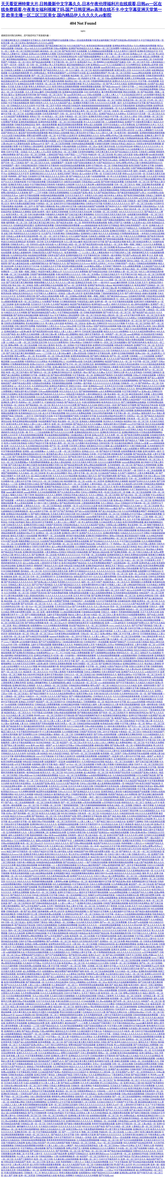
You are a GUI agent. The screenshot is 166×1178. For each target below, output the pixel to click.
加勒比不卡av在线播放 (54, 549)
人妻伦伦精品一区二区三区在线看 (105, 484)
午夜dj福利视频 (69, 146)
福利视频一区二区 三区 (16, 223)
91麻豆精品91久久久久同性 (125, 198)
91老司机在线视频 (138, 350)
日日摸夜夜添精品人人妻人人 (45, 628)
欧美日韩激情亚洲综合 (108, 506)
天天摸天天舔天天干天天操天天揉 (96, 500)
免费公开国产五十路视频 (119, 223)
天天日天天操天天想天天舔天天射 (110, 214)
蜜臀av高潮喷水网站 (107, 141)
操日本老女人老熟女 (32, 97)
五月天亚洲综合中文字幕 (134, 103)
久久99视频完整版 (70, 732)
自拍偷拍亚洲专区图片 (23, 225)
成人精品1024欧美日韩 (41, 476)
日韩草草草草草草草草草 (110, 400)
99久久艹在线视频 (61, 76)
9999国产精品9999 (46, 500)
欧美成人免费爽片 (64, 108)
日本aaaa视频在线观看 (48, 391)
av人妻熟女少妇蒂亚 (148, 291)
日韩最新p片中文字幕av (131, 514)
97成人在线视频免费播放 (100, 593)
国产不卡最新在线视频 (53, 81)
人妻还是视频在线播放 (108, 190)
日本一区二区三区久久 (124, 184)
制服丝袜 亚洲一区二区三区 (16, 576)
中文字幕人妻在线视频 (135, 587)
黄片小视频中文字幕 (129, 688)
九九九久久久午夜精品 (31, 677)
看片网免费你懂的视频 (111, 92)
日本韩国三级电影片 (152, 372)
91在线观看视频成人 (106, 748)
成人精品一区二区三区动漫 (72, 340)
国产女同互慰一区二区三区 (33, 604)
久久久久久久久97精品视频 (65, 476)
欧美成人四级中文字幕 (76, 639)
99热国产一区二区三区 (115, 334)
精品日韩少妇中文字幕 (93, 242)
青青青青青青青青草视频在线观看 (83, 127)
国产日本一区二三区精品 (12, 163)
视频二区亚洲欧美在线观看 (148, 184)
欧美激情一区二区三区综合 (78, 179)
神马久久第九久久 (22, 555)
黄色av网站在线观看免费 (95, 465)
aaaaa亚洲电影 (133, 334)
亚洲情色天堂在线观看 (103, 345)
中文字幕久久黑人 (89, 114)
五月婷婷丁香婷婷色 (100, 59)
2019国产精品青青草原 (37, 620)
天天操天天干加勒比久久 (126, 228)
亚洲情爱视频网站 (52, 146)
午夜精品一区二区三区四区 (74, 427)
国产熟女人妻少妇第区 (14, 745)
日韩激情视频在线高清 (101, 81)
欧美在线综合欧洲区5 (55, 78)
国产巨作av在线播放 (149, 568)
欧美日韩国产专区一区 (65, 770)
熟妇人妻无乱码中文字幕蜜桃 (39, 522)
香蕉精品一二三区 (48, 449)
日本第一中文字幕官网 (100, 454)
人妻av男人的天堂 (74, 293)
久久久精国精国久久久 (153, 734)
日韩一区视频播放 (21, 645)
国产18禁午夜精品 (133, 293)
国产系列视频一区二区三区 (60, 544)
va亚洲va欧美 (25, 331)
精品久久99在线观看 (100, 209)
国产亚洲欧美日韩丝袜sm (23, 653)
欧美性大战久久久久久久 (99, 427)
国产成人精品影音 (27, 258)
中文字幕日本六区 (128, 274)
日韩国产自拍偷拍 (151, 239)
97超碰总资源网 (102, 144)
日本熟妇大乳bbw (83, 171)
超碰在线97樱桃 (102, 745)
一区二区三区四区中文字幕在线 (59, 715)
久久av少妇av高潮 (68, 326)
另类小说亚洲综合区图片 (123, 527)
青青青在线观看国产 (56, 73)
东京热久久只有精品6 (113, 421)
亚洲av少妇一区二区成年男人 (148, 353)
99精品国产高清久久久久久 (54, 457)
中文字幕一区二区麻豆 (96, 666)
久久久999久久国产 (13, 699)
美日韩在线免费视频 (108, 157)
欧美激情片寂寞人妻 (10, 449)
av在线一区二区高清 (150, 367)
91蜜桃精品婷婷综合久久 (150, 163)
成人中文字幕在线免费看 (53, 413)
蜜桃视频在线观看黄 (86, 655)
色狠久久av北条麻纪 (46, 688)
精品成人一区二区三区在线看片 (140, 609)
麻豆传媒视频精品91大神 (78, 65)
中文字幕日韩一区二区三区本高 (147, 674)
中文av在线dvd (157, 495)
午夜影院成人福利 (85, 301)
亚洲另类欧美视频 (91, 293)
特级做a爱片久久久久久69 (151, 688)
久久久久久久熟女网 (84, 184)
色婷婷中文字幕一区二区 (92, 78)
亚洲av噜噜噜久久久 (84, 680)
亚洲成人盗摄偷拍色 (21, 252)
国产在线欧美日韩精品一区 (22, 329)
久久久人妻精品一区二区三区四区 (104, 495)
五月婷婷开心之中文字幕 (69, 707)
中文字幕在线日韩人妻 (39, 710)
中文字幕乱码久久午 (21, 67)
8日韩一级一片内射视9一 (64, 655)
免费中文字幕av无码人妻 (69, 419)
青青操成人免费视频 (107, 378)
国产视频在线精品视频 (50, 484)
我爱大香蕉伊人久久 (39, 103)
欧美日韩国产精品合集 (84, 544)
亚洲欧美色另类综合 (128, 160)
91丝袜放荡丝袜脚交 (63, 310)
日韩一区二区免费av (39, 65)
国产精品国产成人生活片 (143, 312)
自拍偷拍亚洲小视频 (43, 400)
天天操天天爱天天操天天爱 (62, 514)
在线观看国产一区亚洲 (61, 163)
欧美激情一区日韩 (89, 190)
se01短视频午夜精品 (152, 95)
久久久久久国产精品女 (57, 696)
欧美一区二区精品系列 (140, 337)
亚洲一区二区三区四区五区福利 (24, 51)
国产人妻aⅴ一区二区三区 (64, 389)
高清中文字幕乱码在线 (20, 378)
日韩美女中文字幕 (94, 203)
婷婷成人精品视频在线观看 (148, 620)
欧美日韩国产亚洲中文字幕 (141, 165)
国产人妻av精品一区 (155, 604)
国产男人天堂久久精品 (116, 84)
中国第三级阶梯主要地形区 (75, 299)
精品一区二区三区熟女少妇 (111, 587)
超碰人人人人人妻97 (43, 389)
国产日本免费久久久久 (82, 606)
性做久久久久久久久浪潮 (152, 386)
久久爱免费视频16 (22, 547)
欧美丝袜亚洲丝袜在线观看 (99, 46)
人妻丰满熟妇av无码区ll (55, 552)
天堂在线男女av (90, 130)
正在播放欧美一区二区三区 (116, 397)
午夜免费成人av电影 (72, 410)
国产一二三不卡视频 (38, 193)
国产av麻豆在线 (73, 650)
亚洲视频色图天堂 (55, 729)
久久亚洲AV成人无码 (141, 223)
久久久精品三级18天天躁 (53, 639)
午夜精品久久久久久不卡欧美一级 (135, 48)
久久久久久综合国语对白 (79, 321)
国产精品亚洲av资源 (30, 337)
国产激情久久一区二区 (40, 372)
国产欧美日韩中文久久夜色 (80, 457)
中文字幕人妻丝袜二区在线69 (75, 691)
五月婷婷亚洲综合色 (67, 56)
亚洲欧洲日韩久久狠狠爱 (116, 481)
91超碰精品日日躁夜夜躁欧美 (15, 511)
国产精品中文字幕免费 (109, 451)
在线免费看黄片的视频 (130, 751)
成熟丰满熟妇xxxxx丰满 (41, 601)
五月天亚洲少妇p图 (136, 176)
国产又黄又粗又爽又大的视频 (119, 410)
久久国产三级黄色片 (127, 473)
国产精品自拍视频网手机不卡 (88, 715)
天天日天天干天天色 (123, 647)
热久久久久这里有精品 (119, 179)
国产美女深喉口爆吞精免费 (75, 198)
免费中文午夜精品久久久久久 (82, 571)
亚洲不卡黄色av (26, 389)
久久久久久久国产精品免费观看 (25, 470)
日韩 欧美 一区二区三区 (137, 419)
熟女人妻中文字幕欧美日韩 (74, 468)
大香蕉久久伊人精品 (94, 195)
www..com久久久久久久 (120, 625)
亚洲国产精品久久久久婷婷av (112, 114)
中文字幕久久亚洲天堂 (67, 135)
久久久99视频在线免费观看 (55, 625)
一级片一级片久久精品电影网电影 (61, 498)
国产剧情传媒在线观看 (113, 239)
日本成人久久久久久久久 (130, 737)
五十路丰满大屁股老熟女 (45, 707)
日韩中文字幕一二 (130, 86)
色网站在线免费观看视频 (131, 190)
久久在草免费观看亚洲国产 (134, 511)
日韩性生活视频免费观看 (12, 220)
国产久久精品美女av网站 (68, 492)
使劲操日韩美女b (57, 239)
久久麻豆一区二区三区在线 (122, 639)
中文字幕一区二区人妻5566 (116, 54)
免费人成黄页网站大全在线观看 (48, 285)
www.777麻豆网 (11, 642)
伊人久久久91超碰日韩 (131, 56)
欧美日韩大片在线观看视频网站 (123, 380)
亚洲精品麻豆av (11, 331)
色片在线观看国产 (152, 429)
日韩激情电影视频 (73, 288)
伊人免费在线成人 (38, 73)
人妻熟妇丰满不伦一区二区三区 (125, 729)
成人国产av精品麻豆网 (87, 574)
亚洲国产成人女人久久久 (94, 410)
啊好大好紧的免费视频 (91, 239)
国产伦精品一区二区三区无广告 (51, 95)
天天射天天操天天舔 (134, 438)
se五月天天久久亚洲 (148, 198)
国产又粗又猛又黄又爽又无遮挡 (22, 465)
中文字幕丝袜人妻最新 (108, 367)
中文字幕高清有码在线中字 (28, 732)
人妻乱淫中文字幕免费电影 (24, 340)
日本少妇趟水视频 (36, 214)
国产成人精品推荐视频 (103, 228)
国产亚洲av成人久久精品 (45, 582)
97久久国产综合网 (9, 541)
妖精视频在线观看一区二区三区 (18, 587)
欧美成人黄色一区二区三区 (84, 111)
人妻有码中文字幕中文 (50, 563)
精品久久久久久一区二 (26, 127)
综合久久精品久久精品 (144, 650)
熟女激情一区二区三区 (117, 394)
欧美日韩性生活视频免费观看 (65, 86)
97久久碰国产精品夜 (78, 236)
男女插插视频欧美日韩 (125, 459)
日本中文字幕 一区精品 (16, 152)
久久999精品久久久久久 (112, 310)
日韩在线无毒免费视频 (152, 707)
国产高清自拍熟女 (9, 487)
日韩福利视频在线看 (19, 647)
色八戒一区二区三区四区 (119, 73)
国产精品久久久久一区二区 (18, 239)
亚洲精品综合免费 (26, 84)
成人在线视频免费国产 (96, 73)
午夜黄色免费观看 (75, 672)
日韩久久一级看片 (106, 459)
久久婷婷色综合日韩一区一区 (97, 168)
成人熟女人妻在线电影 (60, 462)
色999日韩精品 (88, 650)
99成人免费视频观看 (89, 429)
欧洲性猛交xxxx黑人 (101, 304)
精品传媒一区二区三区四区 (109, 100)
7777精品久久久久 (58, 59)
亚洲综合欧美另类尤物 (25, 95)
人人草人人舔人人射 (122, 631)
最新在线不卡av (46, 315)
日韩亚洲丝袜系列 (29, 165)
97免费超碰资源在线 (134, 138)
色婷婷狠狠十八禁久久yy (47, 326)
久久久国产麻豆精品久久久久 (67, 585)
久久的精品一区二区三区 (74, 329)
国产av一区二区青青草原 (75, 285)
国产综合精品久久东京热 (126, 152)
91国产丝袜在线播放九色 (84, 163)
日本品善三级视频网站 (93, 361)
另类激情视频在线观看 (61, 383)
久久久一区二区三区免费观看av (61, 604)
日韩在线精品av (149, 206)
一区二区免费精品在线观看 (51, 209)
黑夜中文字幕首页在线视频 (22, 397)
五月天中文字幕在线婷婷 (123, 105)
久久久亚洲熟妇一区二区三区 (25, 468)
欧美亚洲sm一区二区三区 (35, 609)
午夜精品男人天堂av (104, 645)
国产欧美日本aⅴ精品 (108, 160)
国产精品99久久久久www (78, 263)
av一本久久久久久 (22, 386)
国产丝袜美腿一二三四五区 (103, 291)
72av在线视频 (10, 704)
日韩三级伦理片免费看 (24, 326)
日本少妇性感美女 (92, 92)
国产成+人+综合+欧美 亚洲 (102, 568)
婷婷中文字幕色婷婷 (137, 538)
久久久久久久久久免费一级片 (108, 103)
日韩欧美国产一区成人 (46, 138)
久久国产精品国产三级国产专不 (49, 587)
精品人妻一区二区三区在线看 (75, 568)
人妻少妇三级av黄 (108, 288)
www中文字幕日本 (68, 397)
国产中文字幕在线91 (125, 683)
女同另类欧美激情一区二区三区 (89, 261)
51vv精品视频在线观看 (70, 612)
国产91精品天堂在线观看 (37, 636)
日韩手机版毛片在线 (43, 416)
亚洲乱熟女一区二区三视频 (64, 152)
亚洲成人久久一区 (90, 451)
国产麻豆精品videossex (117, 296)
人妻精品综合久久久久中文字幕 (102, 530)
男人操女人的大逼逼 (123, 154)
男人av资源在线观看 (23, 503)
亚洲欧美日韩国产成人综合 (89, 478)
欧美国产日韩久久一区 (30, 419)
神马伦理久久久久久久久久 (16, 367)
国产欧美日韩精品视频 (134, 195)
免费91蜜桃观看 (19, 217)
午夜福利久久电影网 (65, 184)
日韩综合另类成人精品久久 (122, 144)
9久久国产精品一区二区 (54, 288)
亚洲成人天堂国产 (27, 702)
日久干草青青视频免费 (133, 598)
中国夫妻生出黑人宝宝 (119, 337)
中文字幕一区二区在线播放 (93, 555)
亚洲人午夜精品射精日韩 (97, 318)
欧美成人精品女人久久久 (51, 269)
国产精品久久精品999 (154, 416)
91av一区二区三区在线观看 (13, 544)
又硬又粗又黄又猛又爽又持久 (41, 223)
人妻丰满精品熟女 (53, 427)
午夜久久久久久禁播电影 (134, 236)
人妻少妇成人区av (91, 288)
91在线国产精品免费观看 (51, 541)
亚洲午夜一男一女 (103, 301)
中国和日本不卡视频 (13, 609)
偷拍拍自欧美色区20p (138, 713)
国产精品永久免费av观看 (69, 617)
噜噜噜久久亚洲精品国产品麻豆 (111, 62)
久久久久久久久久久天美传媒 (17, 157)
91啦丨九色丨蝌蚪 (39, 538)
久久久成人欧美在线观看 (47, 397)
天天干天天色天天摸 (75, 549)
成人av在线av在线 (31, 563)
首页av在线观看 (15, 506)
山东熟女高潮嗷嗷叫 (112, 707)
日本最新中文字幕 (36, 176)
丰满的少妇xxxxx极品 (108, 508)
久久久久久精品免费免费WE (148, 288)
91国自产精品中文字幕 (38, 443)
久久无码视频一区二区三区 (16, 593)
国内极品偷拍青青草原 (34, 726)
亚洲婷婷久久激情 (89, 233)
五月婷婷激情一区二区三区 (120, 465)
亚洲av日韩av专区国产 (44, 370)
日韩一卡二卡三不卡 (25, 138)
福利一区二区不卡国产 (29, 201)
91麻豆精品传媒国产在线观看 (90, 206)
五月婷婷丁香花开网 (28, 530)
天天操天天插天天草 (123, 171)
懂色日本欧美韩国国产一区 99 (134, 225)
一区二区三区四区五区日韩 (34, 342)
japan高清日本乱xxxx (110, 67)
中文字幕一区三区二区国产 (145, 361)
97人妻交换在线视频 (32, 380)
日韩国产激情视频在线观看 (42, 274)
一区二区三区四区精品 (51, 506)
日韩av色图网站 (60, 48)
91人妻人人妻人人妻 (111, 56)
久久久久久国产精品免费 (101, 119)
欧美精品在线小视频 (146, 530)
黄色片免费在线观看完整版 (69, 84)
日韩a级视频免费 (99, 489)
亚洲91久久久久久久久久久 (124, 81)
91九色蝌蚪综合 (133, 65)
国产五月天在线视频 (51, 691)
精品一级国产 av (116, 258)
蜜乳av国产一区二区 (99, 685)
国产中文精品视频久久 (71, 130)
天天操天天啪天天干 (110, 274)
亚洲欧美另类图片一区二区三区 (124, 231)
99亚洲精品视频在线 (17, 579)
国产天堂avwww (49, 419)
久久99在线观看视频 (65, 261)
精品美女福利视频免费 (103, 70)
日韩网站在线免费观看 (14, 130)
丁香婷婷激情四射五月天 (112, 293)
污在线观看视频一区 (100, 176)
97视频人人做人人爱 (116, 585)
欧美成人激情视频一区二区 (28, 517)
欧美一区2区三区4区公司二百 (111, 492)
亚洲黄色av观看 (23, 770)
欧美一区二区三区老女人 (29, 301)
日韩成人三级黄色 (153, 195)
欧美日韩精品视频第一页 (148, 141)
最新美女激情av (125, 674)
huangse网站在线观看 (141, 73)
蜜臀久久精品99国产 (132, 400)
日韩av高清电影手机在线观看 (135, 753)
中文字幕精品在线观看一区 (70, 312)
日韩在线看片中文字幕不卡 (143, 498)
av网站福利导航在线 (136, 585)
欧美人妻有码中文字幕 (124, 119)
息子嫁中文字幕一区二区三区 (103, 770)
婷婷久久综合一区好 (78, 386)
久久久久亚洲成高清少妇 (136, 258)
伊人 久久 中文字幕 (131, 519)
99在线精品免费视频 (148, 89)
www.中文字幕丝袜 (45, 756)
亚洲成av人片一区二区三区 (142, 54)
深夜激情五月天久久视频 (98, 446)
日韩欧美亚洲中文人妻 (42, 598)
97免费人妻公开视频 (104, 764)
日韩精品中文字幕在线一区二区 (135, 503)
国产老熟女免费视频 (34, 623)
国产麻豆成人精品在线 (99, 552)
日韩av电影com (25, 775)
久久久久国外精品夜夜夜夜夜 (133, 457)
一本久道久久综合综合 (56, 438)
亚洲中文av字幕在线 (28, 318)
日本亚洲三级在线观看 (92, 331)
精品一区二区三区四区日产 (28, 508)
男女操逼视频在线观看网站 (56, 435)
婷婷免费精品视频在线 (24, 756)
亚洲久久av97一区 (68, 157)
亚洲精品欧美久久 (22, 574)
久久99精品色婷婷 (154, 536)
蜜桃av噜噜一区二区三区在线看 (22, 345)
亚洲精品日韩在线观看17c (18, 514)
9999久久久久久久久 (58, 751)
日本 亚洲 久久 (23, 476)
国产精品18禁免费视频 (61, 375)
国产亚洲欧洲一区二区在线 (48, 168)
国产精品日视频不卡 (39, 694)
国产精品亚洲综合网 (84, 348)
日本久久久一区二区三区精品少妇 (47, 481)
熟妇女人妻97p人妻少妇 (79, 615)
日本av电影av (76, 342)
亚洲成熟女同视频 (144, 105)
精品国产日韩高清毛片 (88, 370)
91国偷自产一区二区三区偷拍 (47, 568)
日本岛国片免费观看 (122, 375)
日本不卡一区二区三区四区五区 (148, 764)
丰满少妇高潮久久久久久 (142, 691)
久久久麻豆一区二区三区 (80, 70)
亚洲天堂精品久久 (152, 299)
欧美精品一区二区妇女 (75, 323)
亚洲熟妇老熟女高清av (122, 46)
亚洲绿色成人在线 (147, 563)
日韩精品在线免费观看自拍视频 (41, 141)
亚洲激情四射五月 (115, 555)
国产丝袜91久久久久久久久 (95, 380)
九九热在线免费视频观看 (108, 655)
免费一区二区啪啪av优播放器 (73, 296)
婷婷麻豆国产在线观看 (121, 454)
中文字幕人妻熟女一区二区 (132, 723)
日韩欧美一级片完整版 (137, 201)
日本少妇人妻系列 (46, 345)
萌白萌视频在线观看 (31, 179)
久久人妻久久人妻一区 (106, 133)
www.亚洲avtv (116, 209)
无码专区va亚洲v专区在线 (42, 244)
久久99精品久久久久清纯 (92, 590)
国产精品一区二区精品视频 (129, 476)
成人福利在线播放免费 (133, 370)
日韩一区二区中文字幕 (70, 114)
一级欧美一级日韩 (78, 487)
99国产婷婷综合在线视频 (51, 307)
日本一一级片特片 (101, 282)
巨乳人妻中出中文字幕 (129, 756)
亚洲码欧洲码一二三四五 (153, 669)
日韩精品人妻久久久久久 (118, 468)
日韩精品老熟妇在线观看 (88, 723)
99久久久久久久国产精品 (51, 560)
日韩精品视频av (72, 233)
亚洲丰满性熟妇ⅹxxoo (29, 269)
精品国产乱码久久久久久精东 (142, 481)
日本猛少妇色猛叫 (16, 522)
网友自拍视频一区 (131, 92)
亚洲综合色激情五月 (58, 386)
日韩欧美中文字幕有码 (48, 165)
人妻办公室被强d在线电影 (32, 46)
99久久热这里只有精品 (81, 228)
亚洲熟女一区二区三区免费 (48, 533)
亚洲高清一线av (80, 372)
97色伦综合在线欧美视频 (23, 348)
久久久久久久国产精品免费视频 (76, 258)
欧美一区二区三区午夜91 (17, 372)
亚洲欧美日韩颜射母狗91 (97, 536)
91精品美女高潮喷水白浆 (141, 718)
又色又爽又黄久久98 (104, 152)
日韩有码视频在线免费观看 (67, 225)
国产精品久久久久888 (87, 405)
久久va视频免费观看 (131, 266)
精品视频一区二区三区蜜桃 (83, 100)
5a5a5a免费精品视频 (131, 462)
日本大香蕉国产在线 (111, 672)
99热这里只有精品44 (126, 141)
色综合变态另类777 (133, 239)
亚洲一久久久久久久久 (55, 440)
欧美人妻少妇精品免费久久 (139, 242)
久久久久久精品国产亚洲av (92, 525)
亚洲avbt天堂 (98, 435)
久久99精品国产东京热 (101, 527)
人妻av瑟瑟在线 (79, 353)
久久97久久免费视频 (152, 244)
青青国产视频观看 (61, 530)
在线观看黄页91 (73, 762)
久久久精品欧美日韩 (47, 318)
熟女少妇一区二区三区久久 (100, 487)
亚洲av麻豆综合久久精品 (64, 367)
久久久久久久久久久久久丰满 (58, 596)
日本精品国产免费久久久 (138, 623)
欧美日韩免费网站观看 (133, 522)
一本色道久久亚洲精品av (25, 500)
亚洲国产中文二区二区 (85, 217)
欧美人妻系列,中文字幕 (41, 367)
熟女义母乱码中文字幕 (66, 206)
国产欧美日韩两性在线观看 (136, 435)
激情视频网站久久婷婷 (105, 364)
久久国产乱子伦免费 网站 (53, 233)
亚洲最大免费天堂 (40, 239)
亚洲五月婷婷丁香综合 (68, 174)
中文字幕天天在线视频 (130, 541)
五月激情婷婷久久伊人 (146, 125)
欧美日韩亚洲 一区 (9, 288)
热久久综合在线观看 (154, 424)
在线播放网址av (43, 653)
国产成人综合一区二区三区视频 (31, 154)
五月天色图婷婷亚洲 (53, 242)
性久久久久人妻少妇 (65, 282)
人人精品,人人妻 (13, 342)
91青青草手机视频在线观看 (31, 498)
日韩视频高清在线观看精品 (28, 89)
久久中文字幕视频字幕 (106, 601)
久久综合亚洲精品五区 (117, 549)
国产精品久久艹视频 (134, 440)
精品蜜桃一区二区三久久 (78, 59)
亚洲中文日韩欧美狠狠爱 (122, 353)
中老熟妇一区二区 (44, 203)
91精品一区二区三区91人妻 (103, 615)
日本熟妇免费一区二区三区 (137, 182)
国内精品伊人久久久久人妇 (26, 56)
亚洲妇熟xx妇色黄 (149, 65)
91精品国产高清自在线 (126, 680)
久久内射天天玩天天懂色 (23, 664)
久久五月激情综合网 (65, 348)
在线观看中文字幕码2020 (149, 571)
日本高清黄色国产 (50, 114)
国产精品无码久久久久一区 (55, 70)
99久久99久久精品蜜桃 (152, 751)
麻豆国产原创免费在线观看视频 (33, 133)
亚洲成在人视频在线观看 (90, 421)
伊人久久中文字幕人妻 (139, 187)
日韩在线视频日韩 (9, 568)
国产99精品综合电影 (98, 272)
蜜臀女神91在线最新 (149, 449)
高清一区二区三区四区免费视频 (19, 350)
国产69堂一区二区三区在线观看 (85, 753)
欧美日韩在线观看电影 (129, 704)
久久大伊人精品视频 (41, 574)
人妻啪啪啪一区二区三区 (41, 647)
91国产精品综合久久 (105, 163)
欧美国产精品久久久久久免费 (75, 280)
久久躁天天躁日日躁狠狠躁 (91, 138)
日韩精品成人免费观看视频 (47, 704)
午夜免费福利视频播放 (39, 462)
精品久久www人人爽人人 (76, 729)
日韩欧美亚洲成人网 (51, 280)
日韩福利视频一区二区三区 (81, 751)
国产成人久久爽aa (96, 372)
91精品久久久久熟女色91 (32, 440)
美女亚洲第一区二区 (105, 89)
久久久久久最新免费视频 (109, 462)
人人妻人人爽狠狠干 (144, 130)
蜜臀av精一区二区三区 (102, 171)
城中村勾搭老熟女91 (153, 190)
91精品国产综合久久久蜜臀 (37, 220)
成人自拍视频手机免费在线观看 (136, 127)
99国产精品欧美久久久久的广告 (98, 718)
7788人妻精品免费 (149, 636)
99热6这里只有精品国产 (153, 732)
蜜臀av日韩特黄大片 (153, 138)
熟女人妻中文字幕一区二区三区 (59, 171)
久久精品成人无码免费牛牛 (106, 457)
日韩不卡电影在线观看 (18, 261)
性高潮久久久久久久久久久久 (116, 203)
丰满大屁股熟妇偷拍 (91, 402)
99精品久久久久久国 (25, 661)
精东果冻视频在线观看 (72, 266)
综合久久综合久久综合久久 (108, 604)
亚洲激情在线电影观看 (72, 92)
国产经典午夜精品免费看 (112, 182)
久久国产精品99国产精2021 (52, 631)
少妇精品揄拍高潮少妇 (117, 250)
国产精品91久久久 (113, 206)
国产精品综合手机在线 (147, 405)
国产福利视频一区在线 (24, 250)
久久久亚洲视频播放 (127, 108)
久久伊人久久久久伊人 (22, 707)
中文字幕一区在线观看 (148, 81)
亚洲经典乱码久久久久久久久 (43, 174)
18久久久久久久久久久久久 (131, 212)
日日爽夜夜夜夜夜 (68, 301)
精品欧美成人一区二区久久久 (87, 310)
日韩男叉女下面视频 (58, 160)
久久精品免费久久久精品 (110, 522)
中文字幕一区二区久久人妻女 (123, 116)
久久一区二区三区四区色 (72, 337)
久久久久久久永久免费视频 (75, 272)
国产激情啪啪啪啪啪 (88, 391)
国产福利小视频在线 (45, 206)
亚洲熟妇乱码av (73, 239)
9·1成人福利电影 (93, 669)
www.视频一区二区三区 (115, 280)
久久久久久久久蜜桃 (10, 337)
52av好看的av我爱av (93, 266)
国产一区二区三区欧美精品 (122, 721)
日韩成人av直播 (13, 236)
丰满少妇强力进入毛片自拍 (106, 694)
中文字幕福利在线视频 (18, 100)
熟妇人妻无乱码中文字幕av (82, 133)
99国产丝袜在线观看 (132, 206)
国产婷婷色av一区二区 (148, 383)
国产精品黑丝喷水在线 (92, 244)
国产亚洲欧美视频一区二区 (122, 552)
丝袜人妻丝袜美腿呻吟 (118, 489)
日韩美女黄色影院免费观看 (148, 144)
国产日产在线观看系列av (50, 642)
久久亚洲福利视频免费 (32, 70)
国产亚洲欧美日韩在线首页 (115, 478)
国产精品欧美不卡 (14, 726)
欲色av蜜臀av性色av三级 (111, 135)
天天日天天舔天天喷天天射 (84, 462)
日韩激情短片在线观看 (40, 100)
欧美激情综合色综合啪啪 (21, 557)
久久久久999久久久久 (136, 280)
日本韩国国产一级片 (10, 165)
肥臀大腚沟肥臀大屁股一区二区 (41, 135)
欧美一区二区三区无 (150, 315)
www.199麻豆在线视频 (44, 478)
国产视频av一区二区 (10, 419)
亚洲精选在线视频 (142, 410)
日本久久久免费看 (154, 217)
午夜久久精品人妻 (144, 552)
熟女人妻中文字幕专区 (148, 547)
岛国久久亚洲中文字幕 (139, 666)
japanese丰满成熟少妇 (10, 489)
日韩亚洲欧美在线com (26, 190)
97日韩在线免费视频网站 (150, 432)
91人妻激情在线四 (21, 144)
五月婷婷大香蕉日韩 (25, 296)
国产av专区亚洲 (81, 710)
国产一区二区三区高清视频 (57, 144)
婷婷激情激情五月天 (23, 655)
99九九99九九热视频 (73, 772)
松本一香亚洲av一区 (108, 579)
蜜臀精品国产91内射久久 (100, 198)
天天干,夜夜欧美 (71, 429)
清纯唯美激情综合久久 (35, 187)
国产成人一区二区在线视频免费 (132, 378)
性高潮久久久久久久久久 (68, 555)
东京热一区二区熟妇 (65, 345)
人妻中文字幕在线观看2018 (111, 429)
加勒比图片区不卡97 (83, 576)
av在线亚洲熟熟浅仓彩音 (47, 250)
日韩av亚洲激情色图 (114, 78)
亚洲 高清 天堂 (71, 519)
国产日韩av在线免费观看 (105, 734)
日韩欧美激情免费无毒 (95, 250)
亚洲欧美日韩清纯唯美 (146, 427)
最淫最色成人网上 (54, 454)
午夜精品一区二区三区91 (19, 62)
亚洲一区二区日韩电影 (61, 424)
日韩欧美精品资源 (119, 165)
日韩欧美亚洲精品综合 (24, 125)
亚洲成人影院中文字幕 (85, 598)
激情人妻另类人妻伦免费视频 (31, 438)
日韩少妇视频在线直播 (50, 468)
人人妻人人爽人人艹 (111, 95)
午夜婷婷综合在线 (100, 76)
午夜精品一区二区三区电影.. (73, 628)
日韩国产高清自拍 (53, 525)
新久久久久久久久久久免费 (63, 405)
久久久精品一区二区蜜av (98, 329)
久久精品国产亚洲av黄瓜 (81, 193)
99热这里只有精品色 (71, 105)
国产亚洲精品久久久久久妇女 (147, 647)
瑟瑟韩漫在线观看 (76, 438)
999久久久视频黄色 (66, 378)
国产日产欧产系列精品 (63, 511)
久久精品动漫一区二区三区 (84, 683)
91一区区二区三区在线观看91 (129, 299)
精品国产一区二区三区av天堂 (73, 743)
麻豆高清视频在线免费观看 (70, 125)
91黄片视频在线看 (138, 446)
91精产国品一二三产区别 (75, 154)
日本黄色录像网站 (86, 152)
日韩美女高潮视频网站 (58, 193)
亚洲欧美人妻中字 (152, 135)
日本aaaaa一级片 (84, 389)
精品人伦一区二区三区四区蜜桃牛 (120, 658)
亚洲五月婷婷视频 (59, 212)
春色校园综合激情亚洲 (91, 707)
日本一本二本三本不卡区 (138, 62)
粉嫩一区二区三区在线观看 (16, 274)
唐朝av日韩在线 (116, 536)
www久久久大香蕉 (90, 688)
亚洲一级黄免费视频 (49, 612)
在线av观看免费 (140, 154)
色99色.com (39, 715)
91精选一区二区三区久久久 (47, 350)
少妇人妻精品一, (26, 568)
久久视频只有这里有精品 (86, 443)
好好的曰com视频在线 (133, 135)
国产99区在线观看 (129, 557)
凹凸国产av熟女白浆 (131, 255)
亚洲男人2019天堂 (27, 291)
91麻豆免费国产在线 (114, 138)
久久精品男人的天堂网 (132, 484)
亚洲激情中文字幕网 (17, 410)
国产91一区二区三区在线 (21, 400)
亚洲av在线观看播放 (82, 470)
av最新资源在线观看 (104, 184)
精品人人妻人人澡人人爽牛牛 (67, 331)
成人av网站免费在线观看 (62, 547)
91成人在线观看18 (40, 160)
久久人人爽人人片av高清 (39, 152)
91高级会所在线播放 (41, 383)
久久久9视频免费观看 (151, 541)
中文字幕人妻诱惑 (147, 544)
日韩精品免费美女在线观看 (76, 541)
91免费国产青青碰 (9, 122)
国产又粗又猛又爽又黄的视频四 (20, 353)
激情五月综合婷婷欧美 (20, 160)
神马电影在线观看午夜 (48, 666)
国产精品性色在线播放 (68, 138)
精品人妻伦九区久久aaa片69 (34, 359)
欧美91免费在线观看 (134, 340)
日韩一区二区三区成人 (18, 694)
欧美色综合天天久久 (110, 402)
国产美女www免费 (9, 498)
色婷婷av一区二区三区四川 (125, 544)
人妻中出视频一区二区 (144, 645)
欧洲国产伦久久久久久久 (146, 759)
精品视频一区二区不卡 (81, 76)
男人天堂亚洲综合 (57, 65)
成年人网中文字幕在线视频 (26, 198)
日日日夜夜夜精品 (148, 231)
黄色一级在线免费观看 (46, 125)
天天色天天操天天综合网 (80, 212)
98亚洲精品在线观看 (60, 100)
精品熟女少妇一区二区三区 (77, 81)
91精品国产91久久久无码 (53, 97)
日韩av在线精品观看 (84, 745)
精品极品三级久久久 (87, 476)
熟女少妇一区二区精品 (22, 285)
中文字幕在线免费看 (36, 182)
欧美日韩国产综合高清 (129, 367)
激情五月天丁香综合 (114, 566)
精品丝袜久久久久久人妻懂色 (48, 495)
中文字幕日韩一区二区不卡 (63, 62)
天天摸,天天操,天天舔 (17, 86)
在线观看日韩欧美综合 (133, 661)
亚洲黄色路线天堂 (74, 255)
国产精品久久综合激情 (86, 378)
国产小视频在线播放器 (35, 615)
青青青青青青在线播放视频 (94, 223)
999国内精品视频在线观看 (52, 195)
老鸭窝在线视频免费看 (76, 201)
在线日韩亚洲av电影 (21, 628)
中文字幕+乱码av (85, 326)
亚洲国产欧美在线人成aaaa (100, 285)
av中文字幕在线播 (65, 141)
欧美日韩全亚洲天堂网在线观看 (83, 160)
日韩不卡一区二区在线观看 (149, 470)
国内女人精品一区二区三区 (139, 261)
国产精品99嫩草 (71, 560)
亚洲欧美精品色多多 (95, 566)
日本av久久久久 (47, 108)
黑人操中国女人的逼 (67, 449)
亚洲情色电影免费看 (47, 122)
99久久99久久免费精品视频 (78, 413)
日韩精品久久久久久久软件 (22, 105)
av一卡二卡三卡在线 (142, 247)
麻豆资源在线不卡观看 (139, 394)
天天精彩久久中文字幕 (50, 266)
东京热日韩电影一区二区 (47, 743)
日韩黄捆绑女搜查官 (83, 734)
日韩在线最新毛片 (54, 182)
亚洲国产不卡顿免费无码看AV (139, 122)
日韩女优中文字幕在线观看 (150, 680)
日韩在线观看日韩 (53, 92)
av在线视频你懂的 (58, 321)
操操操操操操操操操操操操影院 (96, 105)
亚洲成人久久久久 (54, 579)
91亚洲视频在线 (96, 623)
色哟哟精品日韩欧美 (55, 187)
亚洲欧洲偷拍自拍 (130, 432)
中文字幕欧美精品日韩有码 (42, 184)
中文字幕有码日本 (80, 247)
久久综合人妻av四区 (120, 168)
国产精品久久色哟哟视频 (144, 465)
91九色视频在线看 (72, 307)
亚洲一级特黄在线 (149, 704)
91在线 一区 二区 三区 (11, 119)
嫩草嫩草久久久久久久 (127, 291)
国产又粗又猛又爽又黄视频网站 (79, 214)
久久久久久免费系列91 (58, 342)
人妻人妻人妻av (89, 617)
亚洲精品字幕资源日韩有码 (143, 359)
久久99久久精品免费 (46, 190)
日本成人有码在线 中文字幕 (144, 767)
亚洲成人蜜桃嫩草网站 (37, 683)
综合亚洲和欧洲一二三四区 (40, 217)
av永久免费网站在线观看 (109, 391)
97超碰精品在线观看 (29, 209)
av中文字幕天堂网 (132, 315)
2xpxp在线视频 (17, 361)
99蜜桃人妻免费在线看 (29, 631)
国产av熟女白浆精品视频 (47, 296)
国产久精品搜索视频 (13, 527)
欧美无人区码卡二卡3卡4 (102, 263)
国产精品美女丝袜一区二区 (68, 223)
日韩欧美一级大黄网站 (79, 119)
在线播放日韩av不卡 (25, 533)
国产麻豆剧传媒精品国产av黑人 (131, 193)
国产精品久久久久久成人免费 (131, 157)
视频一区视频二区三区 (64, 217)
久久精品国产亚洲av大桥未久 (144, 772)
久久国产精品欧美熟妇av (105, 193)
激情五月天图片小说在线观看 (23, 536)
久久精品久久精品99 (145, 683)
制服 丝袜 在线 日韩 (126, 326)
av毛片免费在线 (127, 125)
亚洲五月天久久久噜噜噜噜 (42, 261)
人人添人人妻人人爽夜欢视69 (95, 252)
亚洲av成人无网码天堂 (97, 323)
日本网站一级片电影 (82, 383)
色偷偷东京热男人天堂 (84, 645)
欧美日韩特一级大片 (43, 748)
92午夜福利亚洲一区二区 (85, 141)
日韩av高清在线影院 (30, 449)
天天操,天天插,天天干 (138, 282)
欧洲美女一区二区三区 (147, 601)
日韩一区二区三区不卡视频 (151, 160)
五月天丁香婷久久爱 (115, 372)
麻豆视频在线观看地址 (17, 59)
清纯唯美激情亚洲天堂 (78, 623)
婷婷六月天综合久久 (120, 304)
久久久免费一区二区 (114, 435)
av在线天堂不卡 (131, 111)
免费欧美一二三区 (9, 272)
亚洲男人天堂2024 (87, 748)
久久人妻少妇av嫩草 (34, 92)
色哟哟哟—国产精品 (17, 176)
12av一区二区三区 (143, 500)
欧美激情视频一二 (106, 130)
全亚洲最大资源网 (33, 114)
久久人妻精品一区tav (110, 503)
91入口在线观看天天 (115, 65)
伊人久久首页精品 (118, 176)
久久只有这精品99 (89, 579)
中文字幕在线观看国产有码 (66, 416)
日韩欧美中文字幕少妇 (145, 740)
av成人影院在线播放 (49, 149)
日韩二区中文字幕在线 (107, 732)
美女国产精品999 (77, 625)
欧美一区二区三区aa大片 (129, 579)
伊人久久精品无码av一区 (93, 84)
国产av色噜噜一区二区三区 (111, 560)
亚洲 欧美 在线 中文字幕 (118, 498)
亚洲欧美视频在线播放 (110, 127)
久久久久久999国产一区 (57, 231)
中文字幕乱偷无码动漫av (113, 669)
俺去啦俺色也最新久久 (123, 285)
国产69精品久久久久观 (79, 176)
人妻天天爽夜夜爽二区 (147, 473)
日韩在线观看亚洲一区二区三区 (127, 321)
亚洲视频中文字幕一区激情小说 (35, 375)
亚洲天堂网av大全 (84, 694)
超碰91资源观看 (149, 293)
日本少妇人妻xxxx (151, 476)
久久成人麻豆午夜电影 (102, 631)
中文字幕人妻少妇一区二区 (117, 710)
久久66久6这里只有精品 (138, 642)
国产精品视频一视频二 (151, 92)
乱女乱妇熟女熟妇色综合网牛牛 (111, 416)
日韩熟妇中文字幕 (12, 78)
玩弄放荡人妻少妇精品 (37, 753)
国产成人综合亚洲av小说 (109, 511)
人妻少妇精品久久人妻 (108, 704)
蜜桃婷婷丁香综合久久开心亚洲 (48, 566)
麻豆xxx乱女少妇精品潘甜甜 (26, 759)
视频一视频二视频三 (133, 244)
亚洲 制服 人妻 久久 (19, 723)
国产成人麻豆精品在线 (18, 263)
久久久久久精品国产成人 (60, 103)
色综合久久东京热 (152, 628)
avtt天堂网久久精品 (134, 429)
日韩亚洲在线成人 (71, 525)
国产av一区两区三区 (128, 508)
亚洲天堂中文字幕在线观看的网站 (146, 179)
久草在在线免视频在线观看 (31, 435)
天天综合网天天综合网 (87, 449)
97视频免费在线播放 (143, 745)
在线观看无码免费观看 (137, 214)
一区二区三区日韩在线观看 (70, 122)
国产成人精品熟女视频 (115, 242)
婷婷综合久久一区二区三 (127, 653)
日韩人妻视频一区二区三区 (150, 116)
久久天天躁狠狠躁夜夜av (61, 291)
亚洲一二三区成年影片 (149, 111)
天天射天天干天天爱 (136, 114)
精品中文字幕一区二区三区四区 (131, 217)
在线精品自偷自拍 (114, 661)
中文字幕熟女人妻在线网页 (31, 146)
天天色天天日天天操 (113, 386)
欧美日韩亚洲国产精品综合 (74, 563)
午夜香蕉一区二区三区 (45, 84)
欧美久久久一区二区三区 (51, 772)
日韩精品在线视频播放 (146, 263)
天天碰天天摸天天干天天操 (72, 149)
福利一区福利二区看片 (143, 171)
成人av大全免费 (134, 590)
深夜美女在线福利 (72, 182)
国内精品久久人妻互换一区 (31, 669)
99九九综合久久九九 (68, 391)
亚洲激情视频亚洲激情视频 (152, 133)
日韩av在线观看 (94, 95)
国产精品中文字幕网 (126, 405)
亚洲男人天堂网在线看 (134, 78)
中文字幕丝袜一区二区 (82, 375)
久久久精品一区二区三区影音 (32, 473)
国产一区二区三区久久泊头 (37, 163)
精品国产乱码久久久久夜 (32, 247)
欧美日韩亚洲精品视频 (86, 367)
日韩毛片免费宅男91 (41, 547)
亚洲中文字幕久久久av (50, 130)
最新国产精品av (121, 718)
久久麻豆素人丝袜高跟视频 (85, 108)
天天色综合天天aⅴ (9, 195)
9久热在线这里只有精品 (152, 334)
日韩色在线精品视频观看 (82, 144)
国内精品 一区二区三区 (95, 438)
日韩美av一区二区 (135, 416)
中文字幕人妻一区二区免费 (69, 688)
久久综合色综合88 (124, 146)
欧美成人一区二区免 (54, 116)
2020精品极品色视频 (97, 201)
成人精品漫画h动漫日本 (108, 617)
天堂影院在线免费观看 (148, 108)
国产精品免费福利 (16, 729)
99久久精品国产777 (92, 97)
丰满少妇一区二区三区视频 (44, 378)
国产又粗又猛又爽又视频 (147, 762)
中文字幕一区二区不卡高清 (48, 105)
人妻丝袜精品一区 (74, 97)
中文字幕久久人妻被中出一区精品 (49, 293)
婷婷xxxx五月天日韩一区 (133, 174)
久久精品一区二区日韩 (116, 517)
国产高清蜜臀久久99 (28, 734)
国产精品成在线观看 (41, 62)
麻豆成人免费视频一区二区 (19, 277)
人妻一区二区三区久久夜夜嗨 (149, 119)
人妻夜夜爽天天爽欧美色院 (68, 500)
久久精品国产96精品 (107, 473)
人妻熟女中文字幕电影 (114, 340)
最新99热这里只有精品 (101, 321)
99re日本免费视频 (77, 231)
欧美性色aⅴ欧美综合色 (79, 647)
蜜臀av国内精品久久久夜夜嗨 (14, 193)
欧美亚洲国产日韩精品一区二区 (149, 285)
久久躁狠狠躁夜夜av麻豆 (60, 683)
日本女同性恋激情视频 (72, 168)
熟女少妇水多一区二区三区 (136, 209)
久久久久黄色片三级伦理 (124, 51)
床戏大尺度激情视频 (51, 517)
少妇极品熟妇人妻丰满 (22, 321)
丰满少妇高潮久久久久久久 (68, 274)
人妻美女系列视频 (98, 269)
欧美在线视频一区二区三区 (107, 514)
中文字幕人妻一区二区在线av (126, 413)
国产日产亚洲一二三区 (137, 517)
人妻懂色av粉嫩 (11, 269)
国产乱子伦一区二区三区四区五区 (78, 364)
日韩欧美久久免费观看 (38, 59)
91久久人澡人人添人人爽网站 (14, 427)
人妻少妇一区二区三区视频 (102, 247)
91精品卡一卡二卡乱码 (36, 696)
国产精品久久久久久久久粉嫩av (88, 424)
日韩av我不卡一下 (104, 544)
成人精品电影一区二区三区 (81, 620)
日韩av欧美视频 (62, 356)
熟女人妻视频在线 (21, 625)
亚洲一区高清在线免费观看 (31, 487)
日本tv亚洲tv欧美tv (125, 576)
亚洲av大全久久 (37, 364)
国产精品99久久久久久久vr (52, 394)
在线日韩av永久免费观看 (110, 449)
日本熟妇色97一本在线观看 (151, 228)
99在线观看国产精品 (47, 421)
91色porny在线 (32, 130)
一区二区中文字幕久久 (57, 236)
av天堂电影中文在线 (76, 73)
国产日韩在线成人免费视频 (90, 397)
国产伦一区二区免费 (119, 356)
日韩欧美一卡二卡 (129, 383)
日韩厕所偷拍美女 (25, 704)
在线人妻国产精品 (75, 440)
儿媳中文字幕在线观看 (29, 195)
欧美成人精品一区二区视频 (88, 220)
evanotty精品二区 (144, 59)
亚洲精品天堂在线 (116, 149)
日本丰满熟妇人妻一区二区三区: (123, 272)
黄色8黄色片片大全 (36, 579)
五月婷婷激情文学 (155, 446)
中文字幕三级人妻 (144, 721)
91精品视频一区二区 (57, 359)
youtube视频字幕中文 (95, 517)
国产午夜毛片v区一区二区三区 (117, 312)
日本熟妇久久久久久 (119, 350)
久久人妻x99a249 (101, 606)
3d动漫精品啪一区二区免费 (125, 563)
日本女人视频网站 (89, 492)
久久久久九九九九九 (17, 171)
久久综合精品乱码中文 (132, 95)
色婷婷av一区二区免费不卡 (31, 402)
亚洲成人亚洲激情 (125, 677)
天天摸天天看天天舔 (117, 201)
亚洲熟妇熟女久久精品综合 (141, 250)
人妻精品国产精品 (55, 154)
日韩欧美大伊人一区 (19, 244)
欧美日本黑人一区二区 (16, 214)
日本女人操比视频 (141, 631)
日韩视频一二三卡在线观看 (141, 356)
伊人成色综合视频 (89, 522)
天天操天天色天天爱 (112, 174)
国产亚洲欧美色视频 (100, 596)
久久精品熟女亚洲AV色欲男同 (20, 310)
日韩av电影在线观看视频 (65, 713)
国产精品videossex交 (111, 86)
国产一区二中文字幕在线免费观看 (81, 508)
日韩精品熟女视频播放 (153, 484)
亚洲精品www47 (98, 65)
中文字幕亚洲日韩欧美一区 (77, 209)
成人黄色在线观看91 (140, 304)
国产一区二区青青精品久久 (76, 269)
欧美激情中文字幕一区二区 (26, 108)
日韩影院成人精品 (40, 228)
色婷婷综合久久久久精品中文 (26, 233)
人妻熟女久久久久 (36, 171)
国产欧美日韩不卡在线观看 (74, 51)
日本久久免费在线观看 (115, 261)
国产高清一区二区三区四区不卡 (113, 713)
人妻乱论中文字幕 (22, 481)
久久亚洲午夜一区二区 (95, 549)
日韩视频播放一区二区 (94, 702)
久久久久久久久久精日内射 (73, 557)
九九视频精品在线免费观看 (100, 51)
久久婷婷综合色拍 (18, 255)
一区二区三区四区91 (71, 451)
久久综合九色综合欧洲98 (99, 187)
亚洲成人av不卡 (61, 647)
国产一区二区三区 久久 (11, 672)
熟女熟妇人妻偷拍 (154, 549)
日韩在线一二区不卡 (23, 416)
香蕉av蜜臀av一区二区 (24, 356)
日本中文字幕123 (135, 628)
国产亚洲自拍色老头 (137, 342)
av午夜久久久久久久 (106, 547)
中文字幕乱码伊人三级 (120, 252)
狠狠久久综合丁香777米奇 (34, 119)
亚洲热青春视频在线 (137, 84)
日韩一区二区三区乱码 (90, 315)
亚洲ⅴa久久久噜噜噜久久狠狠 (42, 54)
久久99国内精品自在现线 (37, 446)
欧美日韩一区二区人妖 (14, 636)
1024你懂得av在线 (155, 193)
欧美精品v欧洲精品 (124, 650)
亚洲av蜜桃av (106, 634)
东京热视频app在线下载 (98, 639)
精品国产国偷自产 (118, 642)
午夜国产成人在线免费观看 (35, 111)
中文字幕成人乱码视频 (42, 713)
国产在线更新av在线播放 (19, 658)
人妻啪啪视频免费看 (90, 503)
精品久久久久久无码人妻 (56, 176)
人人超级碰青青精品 (114, 122)
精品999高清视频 (155, 538)
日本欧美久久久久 (14, 525)
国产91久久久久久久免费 (62, 432)
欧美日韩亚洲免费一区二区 (33, 236)
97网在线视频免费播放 (89, 519)
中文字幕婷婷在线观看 (122, 301)
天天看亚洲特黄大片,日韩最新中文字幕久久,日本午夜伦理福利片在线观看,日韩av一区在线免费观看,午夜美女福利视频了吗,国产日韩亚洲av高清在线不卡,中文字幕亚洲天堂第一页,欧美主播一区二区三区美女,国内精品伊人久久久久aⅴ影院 (81, 9)
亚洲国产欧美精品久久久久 (81, 48)
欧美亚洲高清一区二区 (38, 751)
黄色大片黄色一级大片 (93, 658)
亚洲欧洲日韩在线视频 (33, 552)
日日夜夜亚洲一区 (72, 579)
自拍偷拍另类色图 (136, 296)
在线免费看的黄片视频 (131, 451)
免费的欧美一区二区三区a (149, 459)
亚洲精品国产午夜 (24, 478)
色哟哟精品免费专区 (124, 645)
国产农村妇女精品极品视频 (25, 315)
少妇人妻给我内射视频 (126, 571)
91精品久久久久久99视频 (15, 312)
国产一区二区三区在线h (142, 203)
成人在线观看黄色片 (119, 446)
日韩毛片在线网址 (9, 394)
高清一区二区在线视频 (120, 606)
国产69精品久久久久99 (87, 157)
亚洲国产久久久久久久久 (90, 533)
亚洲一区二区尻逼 (137, 574)
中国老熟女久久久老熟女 (36, 361)
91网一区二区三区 (114, 236)
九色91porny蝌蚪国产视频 (147, 527)
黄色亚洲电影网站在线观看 (148, 389)
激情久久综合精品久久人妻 (61, 538)
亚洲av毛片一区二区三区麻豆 (75, 484)
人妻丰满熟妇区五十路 (96, 394)
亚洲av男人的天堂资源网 (58, 527)
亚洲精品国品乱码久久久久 (86, 432)
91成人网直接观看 (140, 606)
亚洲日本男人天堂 (122, 70)
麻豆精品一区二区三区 (50, 51)
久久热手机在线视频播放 (92, 54)
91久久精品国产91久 (76, 46)
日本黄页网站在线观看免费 (67, 634)
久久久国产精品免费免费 (96, 337)
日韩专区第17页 (106, 443)
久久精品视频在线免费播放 (13, 141)
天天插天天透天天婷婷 (57, 119)
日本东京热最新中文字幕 (68, 54)
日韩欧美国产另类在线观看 (36, 299)
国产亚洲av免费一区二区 (121, 745)
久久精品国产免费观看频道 (16, 116)
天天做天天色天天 (82, 291)
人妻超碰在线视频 (119, 187)
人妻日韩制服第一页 (108, 108)
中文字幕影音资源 (83, 345)
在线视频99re (36, 625)
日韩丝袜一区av (21, 48)
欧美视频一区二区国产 (111, 753)
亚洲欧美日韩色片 (24, 566)
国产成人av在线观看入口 (73, 669)
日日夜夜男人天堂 (152, 560)
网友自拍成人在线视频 (59, 133)
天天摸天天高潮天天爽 (18, 680)
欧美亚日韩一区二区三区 (134, 100)
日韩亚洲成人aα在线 (90, 182)
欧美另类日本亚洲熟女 (96, 149)
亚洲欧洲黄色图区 (152, 438)
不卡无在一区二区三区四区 (138, 323)
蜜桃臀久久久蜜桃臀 (58, 620)
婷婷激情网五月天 (140, 252)
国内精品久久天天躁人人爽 (50, 408)
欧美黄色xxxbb (109, 677)
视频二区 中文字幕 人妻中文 (34, 489)
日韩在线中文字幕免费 (14, 617)
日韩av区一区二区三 (90, 634)
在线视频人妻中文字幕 (42, 764)
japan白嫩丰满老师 (118, 282)
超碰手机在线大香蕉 (21, 383)
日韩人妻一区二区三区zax (41, 634)
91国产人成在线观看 (10, 46)
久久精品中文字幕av (93, 440)
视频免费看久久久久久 (42, 67)
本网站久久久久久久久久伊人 (146, 146)
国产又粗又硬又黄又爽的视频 (19, 282)
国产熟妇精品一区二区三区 (38, 405)
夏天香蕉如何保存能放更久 (52, 201)
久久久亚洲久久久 (137, 549)
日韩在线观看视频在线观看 (82, 89)
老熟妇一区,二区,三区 (63, 734)
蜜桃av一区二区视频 (151, 737)
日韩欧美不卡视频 (91, 342)
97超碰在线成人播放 (124, 764)
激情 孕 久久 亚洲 (150, 255)
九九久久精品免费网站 (86, 277)
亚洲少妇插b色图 (22, 304)
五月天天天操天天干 (74, 195)
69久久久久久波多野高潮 (41, 48)
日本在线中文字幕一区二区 (73, 350)
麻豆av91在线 (141, 576)
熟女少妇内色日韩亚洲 (33, 674)
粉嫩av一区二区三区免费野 (107, 48)
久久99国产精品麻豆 (59, 304)
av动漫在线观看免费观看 (31, 81)
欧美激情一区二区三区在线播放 (15, 767)
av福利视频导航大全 (39, 263)
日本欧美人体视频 (12, 70)
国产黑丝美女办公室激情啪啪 (27, 429)
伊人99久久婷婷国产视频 (138, 307)
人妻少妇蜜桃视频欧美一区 (22, 168)
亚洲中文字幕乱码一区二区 (98, 165)
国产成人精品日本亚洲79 (24, 688)
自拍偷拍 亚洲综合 (94, 340)
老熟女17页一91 (37, 116)
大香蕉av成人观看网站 (68, 334)
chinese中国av (152, 78)
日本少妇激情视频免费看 (97, 721)
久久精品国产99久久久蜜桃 (52, 650)
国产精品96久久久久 (148, 380)
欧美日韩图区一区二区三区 (85, 664)
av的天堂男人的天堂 (125, 130)
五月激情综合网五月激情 (139, 97)
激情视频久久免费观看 (141, 582)
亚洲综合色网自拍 (145, 596)
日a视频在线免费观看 (50, 337)
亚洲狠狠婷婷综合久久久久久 (14, 710)
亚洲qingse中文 (37, 144)
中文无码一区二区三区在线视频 (125, 636)
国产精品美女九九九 (96, 628)
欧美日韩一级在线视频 (128, 133)
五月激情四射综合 (64, 576)
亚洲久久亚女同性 (57, 718)
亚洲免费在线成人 (31, 149)
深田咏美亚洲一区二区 (18, 634)
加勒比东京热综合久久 (22, 293)
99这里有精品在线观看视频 (72, 165)
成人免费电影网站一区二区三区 (52, 127)
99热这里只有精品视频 (77, 552)
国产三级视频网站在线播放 (133, 402)
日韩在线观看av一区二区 (123, 427)
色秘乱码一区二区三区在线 (100, 154)
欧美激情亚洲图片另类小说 (50, 465)
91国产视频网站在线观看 (102, 647)
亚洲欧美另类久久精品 (98, 116)
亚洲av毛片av (55, 299)
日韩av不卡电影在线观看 (144, 375)
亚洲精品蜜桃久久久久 (88, 135)
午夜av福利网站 (127, 740)
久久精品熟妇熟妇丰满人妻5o (57, 247)
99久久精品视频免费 (148, 86)
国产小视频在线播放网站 (80, 696)
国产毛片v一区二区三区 (138, 726)
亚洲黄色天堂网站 (66, 277)
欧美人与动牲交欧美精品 (15, 443)
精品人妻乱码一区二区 (112, 315)
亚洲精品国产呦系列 (103, 375)
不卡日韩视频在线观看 (52, 429)
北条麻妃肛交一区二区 (35, 721)
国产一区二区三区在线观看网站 (90, 661)
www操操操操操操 (89, 225)
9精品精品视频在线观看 (19, 76)
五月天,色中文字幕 (48, 56)
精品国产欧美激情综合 (80, 304)
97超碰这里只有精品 (54, 402)
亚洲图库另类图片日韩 (83, 103)
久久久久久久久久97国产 (68, 190)
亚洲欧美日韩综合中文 (147, 51)
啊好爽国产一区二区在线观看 (45, 157)
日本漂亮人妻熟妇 (77, 446)
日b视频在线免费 (145, 655)
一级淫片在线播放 (100, 258)
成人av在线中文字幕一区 (90, 174)
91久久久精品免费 (75, 726)
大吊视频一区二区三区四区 (105, 212)
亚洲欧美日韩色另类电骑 (60, 111)
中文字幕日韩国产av (131, 391)
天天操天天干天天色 (40, 304)
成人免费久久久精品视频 (27, 334)
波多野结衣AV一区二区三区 (47, 557)
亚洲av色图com (50, 617)
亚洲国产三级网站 (121, 691)
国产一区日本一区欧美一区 (16, 65)
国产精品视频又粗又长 (55, 46)
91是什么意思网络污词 (59, 228)
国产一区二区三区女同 (41, 76)
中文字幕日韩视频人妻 (95, 359)
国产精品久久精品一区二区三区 (91, 498)
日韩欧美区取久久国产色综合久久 (48, 252)
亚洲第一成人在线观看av (34, 451)
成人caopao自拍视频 (136, 702)
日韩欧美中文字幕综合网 (30, 288)
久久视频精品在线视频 (85, 547)
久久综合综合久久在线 (65, 478)
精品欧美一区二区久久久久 (35, 672)
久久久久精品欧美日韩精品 (76, 454)
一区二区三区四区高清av (53, 179)
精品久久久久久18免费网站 (116, 331)
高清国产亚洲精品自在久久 (72, 250)
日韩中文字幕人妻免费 (89, 67)
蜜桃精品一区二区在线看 (19, 598)
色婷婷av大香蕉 (38, 767)
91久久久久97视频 (99, 179)
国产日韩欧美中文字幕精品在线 (26, 457)
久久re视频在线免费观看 (145, 46)
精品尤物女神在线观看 (48, 340)
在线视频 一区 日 (70, 506)
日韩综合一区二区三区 (11, 231)
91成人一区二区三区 (134, 560)
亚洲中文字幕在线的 (53, 674)
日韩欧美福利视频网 (92, 312)
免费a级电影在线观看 (79, 593)
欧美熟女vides (42, 291)
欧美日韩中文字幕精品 (108, 225)
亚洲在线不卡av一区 (86, 62)
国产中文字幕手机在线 (99, 729)
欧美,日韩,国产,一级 (127, 470)
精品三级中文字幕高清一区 (92, 334)
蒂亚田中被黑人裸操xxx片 (50, 272)
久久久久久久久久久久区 (25, 408)
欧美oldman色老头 (124, 247)
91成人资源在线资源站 (131, 67)
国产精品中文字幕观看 (111, 519)
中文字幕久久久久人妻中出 (107, 751)
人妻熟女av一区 (73, 78)
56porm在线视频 (117, 609)
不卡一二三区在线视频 (39, 432)
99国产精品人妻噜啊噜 (136, 220)
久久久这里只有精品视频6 (14, 135)
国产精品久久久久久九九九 (150, 508)
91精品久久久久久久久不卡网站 (135, 533)
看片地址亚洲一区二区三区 (65, 67)
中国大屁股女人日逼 (106, 217)
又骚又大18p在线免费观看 (135, 329)
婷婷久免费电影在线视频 (136, 555)
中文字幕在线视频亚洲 (18, 103)
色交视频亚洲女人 (126, 288)
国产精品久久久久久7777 (126, 89)
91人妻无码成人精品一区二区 (67, 244)
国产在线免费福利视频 (57, 593)
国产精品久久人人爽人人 (110, 370)
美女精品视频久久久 (35, 323)
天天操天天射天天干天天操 (26, 266)
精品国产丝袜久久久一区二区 (118, 361)
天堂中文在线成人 (111, 125)
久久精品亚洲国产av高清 (19, 228)
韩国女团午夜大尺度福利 (25, 391)
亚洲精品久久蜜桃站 (21, 212)
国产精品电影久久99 (97, 468)
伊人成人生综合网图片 (56, 473)
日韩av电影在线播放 (93, 726)
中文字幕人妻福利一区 (14, 590)
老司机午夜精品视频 (75, 536)
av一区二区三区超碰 (150, 506)
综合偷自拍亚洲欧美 (123, 443)
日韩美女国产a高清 (56, 255)
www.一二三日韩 (41, 321)
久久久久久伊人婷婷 (141, 70)
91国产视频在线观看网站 (89, 56)
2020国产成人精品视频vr (51, 198)
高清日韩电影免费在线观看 (106, 740)
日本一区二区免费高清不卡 (44, 277)
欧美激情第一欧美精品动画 (26, 772)
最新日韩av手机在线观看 (127, 568)
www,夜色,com (96, 280)
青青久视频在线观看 (80, 527)
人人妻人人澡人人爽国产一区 (67, 522)
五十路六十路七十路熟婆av (46, 503)
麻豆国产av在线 (56, 519)
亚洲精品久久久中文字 (18, 174)
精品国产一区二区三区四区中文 (50, 702)
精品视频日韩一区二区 (74, 481)
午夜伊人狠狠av (14, 179)
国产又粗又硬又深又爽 (134, 310)
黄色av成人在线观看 (93, 125)
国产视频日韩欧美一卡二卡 (114, 97)
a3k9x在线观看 (138, 76)
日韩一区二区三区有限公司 (76, 408)
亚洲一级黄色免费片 (147, 685)
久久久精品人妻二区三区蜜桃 (19, 715)
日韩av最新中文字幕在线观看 (55, 89)
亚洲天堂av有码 (143, 326)
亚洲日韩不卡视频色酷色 (33, 78)
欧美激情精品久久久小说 (98, 350)
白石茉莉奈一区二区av (87, 146)
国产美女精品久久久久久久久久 (104, 541)
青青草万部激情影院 (88, 400)
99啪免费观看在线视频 (90, 86)
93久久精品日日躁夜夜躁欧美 (101, 299)
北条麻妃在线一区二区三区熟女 (147, 487)
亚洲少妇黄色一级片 (41, 212)
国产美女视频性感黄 (107, 476)
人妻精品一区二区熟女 (14, 696)
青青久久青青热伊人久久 (39, 86)
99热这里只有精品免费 (74, 566)
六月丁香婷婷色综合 (139, 489)
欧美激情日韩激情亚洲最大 (123, 59)
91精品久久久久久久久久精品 (123, 685)
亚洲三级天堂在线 (106, 146)
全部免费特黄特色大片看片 (93, 585)
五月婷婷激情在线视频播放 (125, 593)
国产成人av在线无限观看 (86, 511)
